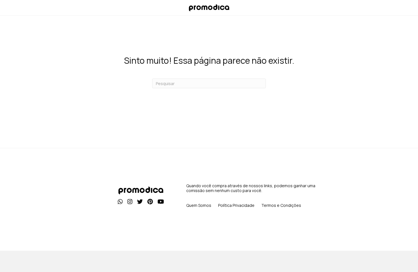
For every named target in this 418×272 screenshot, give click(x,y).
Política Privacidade (236, 205)
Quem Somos (198, 205)
